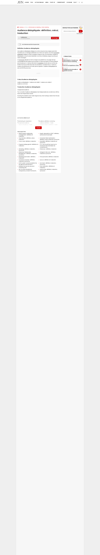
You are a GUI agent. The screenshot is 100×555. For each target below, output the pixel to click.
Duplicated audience (24, 122)
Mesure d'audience (23, 124)
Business (22, 27)
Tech (31, 2)
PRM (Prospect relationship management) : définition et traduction (26, 135)
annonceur (22, 59)
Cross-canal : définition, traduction (27, 141)
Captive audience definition (46, 124)
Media (46, 2)
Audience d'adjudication (25, 126)
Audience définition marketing (47, 121)
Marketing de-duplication (25, 121)
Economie (69, 2)
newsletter (41, 63)
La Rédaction (24, 37)
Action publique (39, 2)
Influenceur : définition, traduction (48, 148)
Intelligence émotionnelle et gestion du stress (70, 69)
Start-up (52, 2)
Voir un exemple (80, 33)
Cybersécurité (61, 2)
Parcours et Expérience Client (71, 65)
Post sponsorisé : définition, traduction (49, 156)
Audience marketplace (45, 126)
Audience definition (44, 122)
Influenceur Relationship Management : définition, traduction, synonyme (28, 153)
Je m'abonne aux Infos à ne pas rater (30, 44)
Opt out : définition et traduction (48, 159)
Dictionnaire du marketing (35, 27)
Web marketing (45, 27)
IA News (27, 2)
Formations (67, 56)
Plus (75, 2)
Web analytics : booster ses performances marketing (70, 60)
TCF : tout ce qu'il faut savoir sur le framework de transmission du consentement (48, 146)
